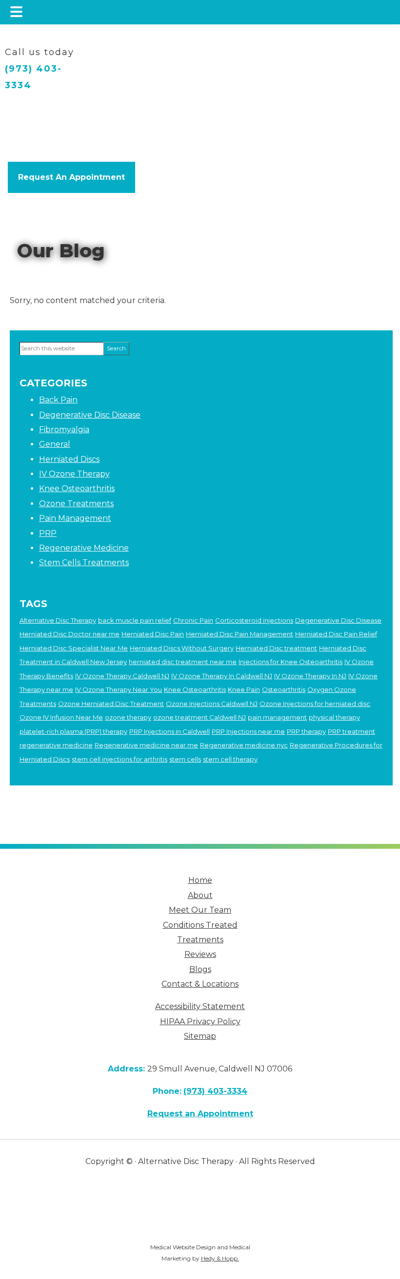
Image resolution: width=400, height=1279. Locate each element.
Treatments (200, 939)
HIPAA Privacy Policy (200, 1021)
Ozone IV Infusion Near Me (61, 717)
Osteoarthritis (283, 689)
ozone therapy (128, 717)
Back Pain (58, 399)
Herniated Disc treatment (276, 648)
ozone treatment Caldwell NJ (199, 717)
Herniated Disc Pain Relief (336, 634)
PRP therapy (306, 731)
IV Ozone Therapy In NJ (310, 676)
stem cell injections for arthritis (119, 759)
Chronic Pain (193, 620)
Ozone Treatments (76, 503)
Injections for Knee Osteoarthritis (290, 662)
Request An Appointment (71, 177)
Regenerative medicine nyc (244, 745)
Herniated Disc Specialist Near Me (74, 648)
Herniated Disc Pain (152, 634)
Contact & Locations (200, 984)
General (54, 444)
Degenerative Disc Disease (89, 415)
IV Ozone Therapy (74, 473)
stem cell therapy (230, 759)
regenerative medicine (56, 745)
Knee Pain (244, 689)
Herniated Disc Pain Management (239, 634)
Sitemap (200, 1036)
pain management (277, 717)
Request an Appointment (200, 1113)
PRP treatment (351, 731)
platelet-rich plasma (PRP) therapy (73, 731)
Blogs (200, 969)
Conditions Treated (200, 925)
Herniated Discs (69, 459)
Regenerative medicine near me (146, 745)
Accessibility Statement (200, 1006)
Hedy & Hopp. (220, 1258)
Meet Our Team (200, 910)
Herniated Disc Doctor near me (70, 634)
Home (200, 880)
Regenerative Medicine (84, 548)
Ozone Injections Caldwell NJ (212, 703)
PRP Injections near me (248, 731)
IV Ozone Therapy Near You (118, 689)
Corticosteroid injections (254, 620)
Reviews (200, 954)
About (200, 895)
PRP (48, 533)
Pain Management (75, 518)
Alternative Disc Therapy (58, 620)
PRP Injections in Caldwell (169, 731)
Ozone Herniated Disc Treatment (111, 703)
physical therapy (334, 717)
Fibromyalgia (64, 429)
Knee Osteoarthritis (77, 488)
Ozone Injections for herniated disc (315, 703)
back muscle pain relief (134, 620)
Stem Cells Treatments (84, 562)
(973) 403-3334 (33, 77)
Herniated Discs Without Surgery (182, 648)
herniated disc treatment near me (183, 662)
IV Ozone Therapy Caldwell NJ (122, 676)
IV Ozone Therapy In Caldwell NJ (221, 676)
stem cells (185, 759)
